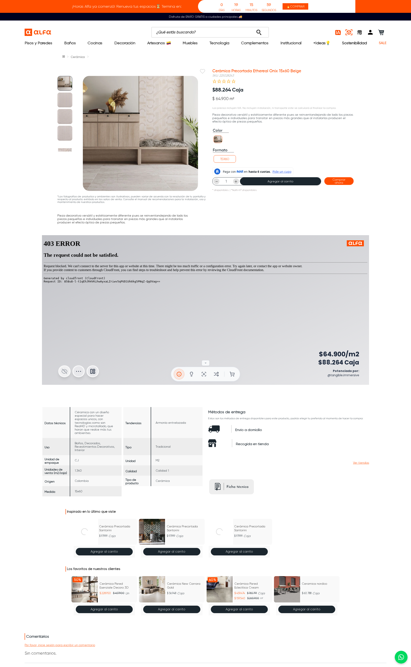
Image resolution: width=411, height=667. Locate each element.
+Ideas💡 (321, 43)
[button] (370, 32)
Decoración (124, 43)
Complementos (254, 43)
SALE (382, 43)
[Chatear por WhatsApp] (401, 657)
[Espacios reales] (349, 32)
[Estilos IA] (338, 32)
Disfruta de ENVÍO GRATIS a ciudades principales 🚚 (205, 16)
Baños (70, 43)
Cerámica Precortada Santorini (114, 528)
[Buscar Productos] (258, 31)
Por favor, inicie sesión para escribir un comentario (60, 645)
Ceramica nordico (314, 583)
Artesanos (156, 43)
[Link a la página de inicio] (64, 57)
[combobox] (210, 32)
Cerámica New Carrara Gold (183, 585)
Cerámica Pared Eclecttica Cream (246, 585)
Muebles (190, 43)
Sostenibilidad (354, 43)
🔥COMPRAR (295, 6)
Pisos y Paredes (38, 43)
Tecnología (219, 43)
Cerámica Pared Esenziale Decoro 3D (114, 585)
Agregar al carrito (280, 181)
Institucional (290, 43)
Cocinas (95, 43)
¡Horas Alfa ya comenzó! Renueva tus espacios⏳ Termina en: (127, 6)
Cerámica (78, 57)
